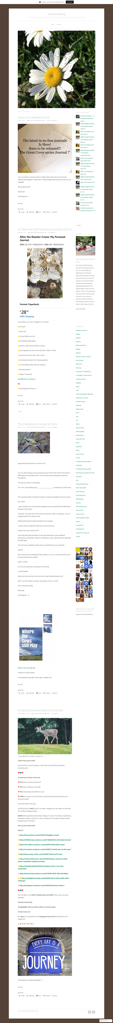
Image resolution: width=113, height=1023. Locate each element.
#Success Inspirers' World (83, 356)
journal (78, 457)
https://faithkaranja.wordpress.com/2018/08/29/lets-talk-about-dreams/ (45, 840)
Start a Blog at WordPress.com (28, 1011)
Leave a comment (52, 120)
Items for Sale (80, 454)
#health (78, 338)
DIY (77, 420)
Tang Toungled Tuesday (82, 517)
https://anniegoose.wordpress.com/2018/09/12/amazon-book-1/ (42, 885)
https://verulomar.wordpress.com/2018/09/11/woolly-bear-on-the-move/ (45, 849)
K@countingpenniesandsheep (36, 120)
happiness (79, 446)
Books (77, 386)
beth (81, 131)
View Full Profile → (81, 309)
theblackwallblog (56, 14)
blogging (78, 383)
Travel (77, 521)
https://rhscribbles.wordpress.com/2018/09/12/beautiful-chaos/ (42, 844)
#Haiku (78, 334)
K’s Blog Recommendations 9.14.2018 (40, 710)
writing (78, 536)
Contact (59, 24)
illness (77, 450)
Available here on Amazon (26, 379)
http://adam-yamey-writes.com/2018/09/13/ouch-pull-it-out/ (41, 854)
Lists (77, 480)
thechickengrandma (86, 208)
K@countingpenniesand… (87, 123)
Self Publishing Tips (81, 506)
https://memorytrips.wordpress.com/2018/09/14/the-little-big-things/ (44, 873)
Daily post (78, 405)
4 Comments (51, 232)
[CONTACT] (93, 1012)
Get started (69, 2)
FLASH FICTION (80, 439)
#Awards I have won (81, 330)
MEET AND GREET (81, 487)
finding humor (80, 435)
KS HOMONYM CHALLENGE (83, 469)
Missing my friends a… (86, 116)
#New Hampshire (81, 345)
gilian (81, 182)
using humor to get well (82, 532)
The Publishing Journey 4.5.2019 (37, 424)
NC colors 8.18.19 (87, 179)
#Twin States (79, 360)
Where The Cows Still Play (26, 668)
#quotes (78, 353)
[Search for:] (84, 225)
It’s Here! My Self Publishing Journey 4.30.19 (44, 229)
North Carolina (80, 491)
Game (77, 442)
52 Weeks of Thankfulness (83, 371)
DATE (77, 412)
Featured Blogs (80, 431)
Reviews (78, 502)
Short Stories (79, 510)
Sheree (82, 158)
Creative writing (80, 401)
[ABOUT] (89, 1012)
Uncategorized (80, 529)
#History (78, 341)
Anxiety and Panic (81, 379)
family (77, 424)
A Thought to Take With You (84, 375)
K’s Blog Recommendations (84, 461)
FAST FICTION (80, 428)
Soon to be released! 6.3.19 (33, 117)
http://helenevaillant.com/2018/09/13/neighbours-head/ (39, 835)
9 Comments (55, 713)
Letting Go (79, 476)
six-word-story (80, 514)
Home (53, 24)
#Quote (78, 349)
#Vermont (79, 364)
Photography (79, 499)
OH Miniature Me (80, 495)
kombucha (79, 465)
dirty (77, 416)
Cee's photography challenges (84, 394)
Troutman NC (79, 525)
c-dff (77, 390)
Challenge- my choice (82, 398)
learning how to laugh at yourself (85, 473)
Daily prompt (79, 409)
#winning (78, 368)
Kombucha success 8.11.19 (87, 210)
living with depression (82, 484)
